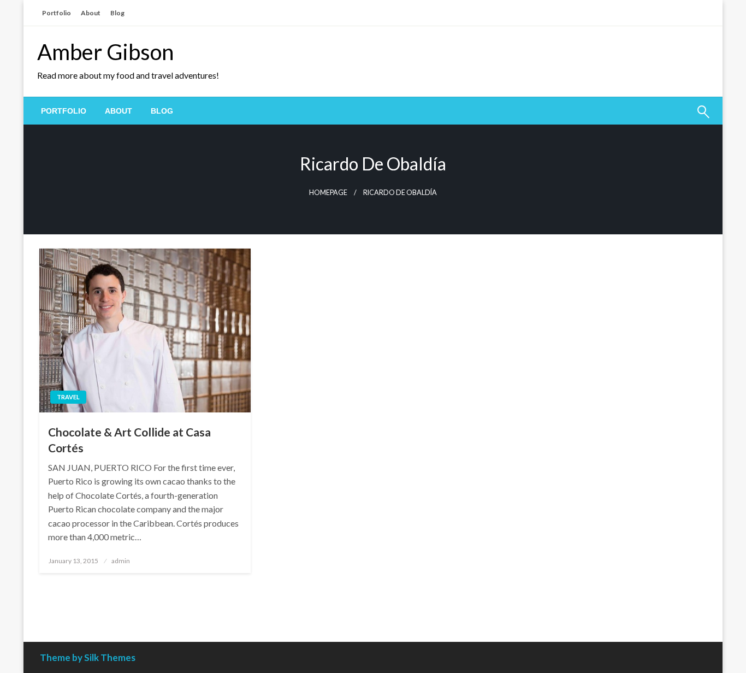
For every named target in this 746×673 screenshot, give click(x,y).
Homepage (328, 192)
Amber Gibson (105, 52)
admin (120, 561)
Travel (68, 396)
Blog (117, 13)
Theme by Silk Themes (87, 657)
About (90, 13)
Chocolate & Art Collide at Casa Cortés (129, 439)
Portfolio (56, 13)
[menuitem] (64, 111)
